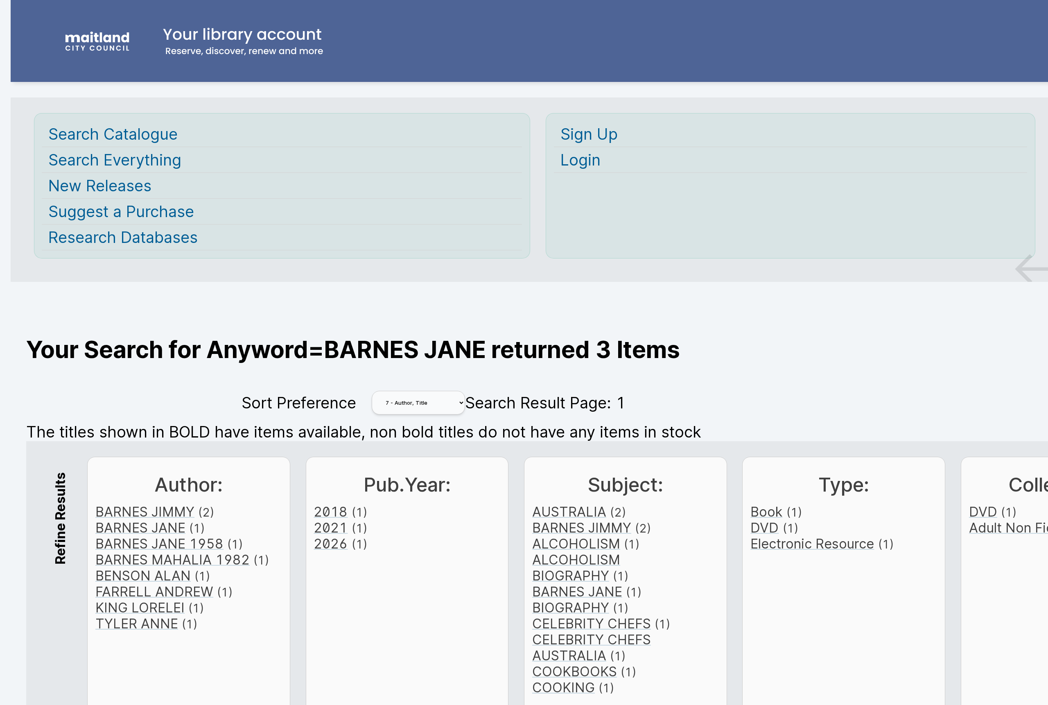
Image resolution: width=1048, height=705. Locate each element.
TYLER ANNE (136, 624)
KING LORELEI (140, 608)
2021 (331, 528)
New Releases (99, 185)
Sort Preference (299, 402)
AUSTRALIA (569, 512)
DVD (764, 528)
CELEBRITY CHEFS (591, 624)
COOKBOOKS (574, 672)
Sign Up (589, 134)
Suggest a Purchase (121, 211)
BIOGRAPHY (570, 608)
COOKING (563, 688)
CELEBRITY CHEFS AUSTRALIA (591, 648)
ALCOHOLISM (576, 544)
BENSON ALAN (143, 576)
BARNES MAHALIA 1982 (172, 560)
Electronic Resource (812, 544)
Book (766, 512)
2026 (331, 544)
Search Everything (114, 159)
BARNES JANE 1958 (159, 544)
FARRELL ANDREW (154, 592)
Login (580, 159)
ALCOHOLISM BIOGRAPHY (576, 568)
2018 (331, 512)
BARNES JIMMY (144, 512)
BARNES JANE (140, 528)
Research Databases (123, 237)
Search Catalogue (113, 134)
